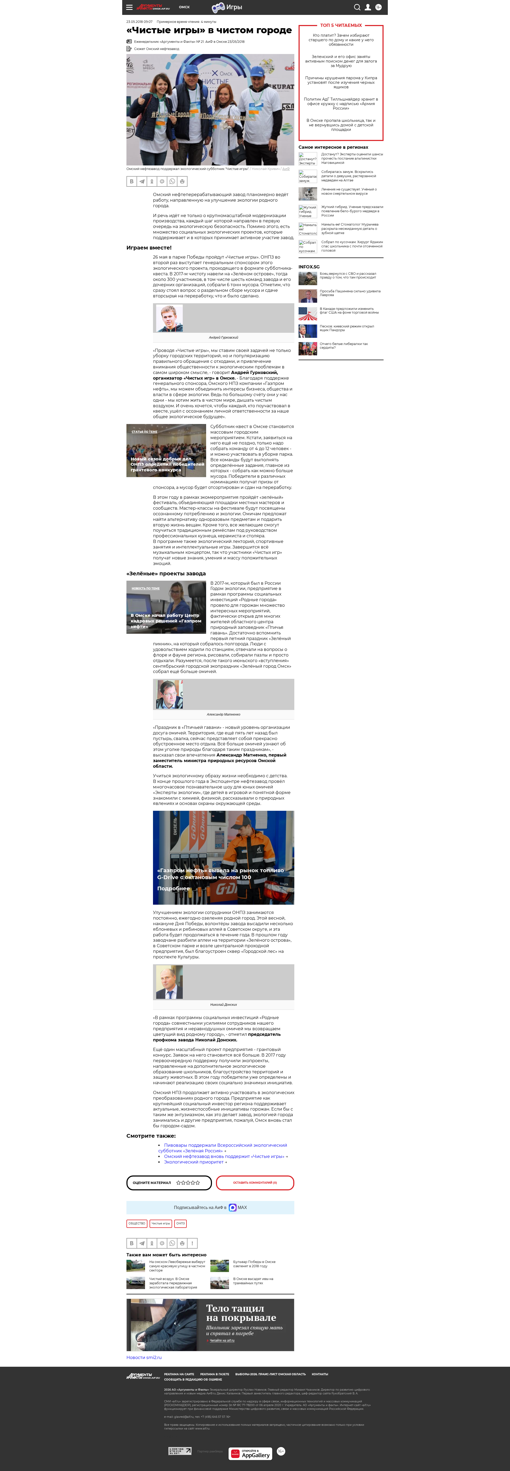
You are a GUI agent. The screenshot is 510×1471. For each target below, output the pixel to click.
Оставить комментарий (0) (255, 1183)
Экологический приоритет (194, 1162)
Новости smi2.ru (144, 1357)
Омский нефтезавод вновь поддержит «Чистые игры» (224, 1156)
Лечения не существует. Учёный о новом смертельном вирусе (349, 191)
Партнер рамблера (210, 1451)
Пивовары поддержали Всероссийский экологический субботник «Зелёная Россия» (222, 1148)
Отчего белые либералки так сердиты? (344, 346)
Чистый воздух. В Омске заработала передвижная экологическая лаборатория (173, 1283)
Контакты (320, 1374)
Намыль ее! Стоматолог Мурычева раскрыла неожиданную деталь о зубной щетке (350, 228)
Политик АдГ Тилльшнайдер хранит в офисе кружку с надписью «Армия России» (341, 104)
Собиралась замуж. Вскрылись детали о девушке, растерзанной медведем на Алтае (348, 176)
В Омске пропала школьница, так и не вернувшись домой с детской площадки (341, 125)
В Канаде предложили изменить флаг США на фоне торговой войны (349, 310)
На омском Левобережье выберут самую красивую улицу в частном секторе (177, 1266)
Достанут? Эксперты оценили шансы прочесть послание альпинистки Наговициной (352, 158)
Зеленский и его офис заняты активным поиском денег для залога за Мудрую (341, 61)
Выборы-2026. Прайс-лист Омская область (270, 1374)
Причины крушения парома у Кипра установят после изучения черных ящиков (341, 82)
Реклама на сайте (179, 1374)
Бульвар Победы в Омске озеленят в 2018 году (254, 1264)
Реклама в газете (214, 1374)
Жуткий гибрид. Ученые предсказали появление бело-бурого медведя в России (352, 211)
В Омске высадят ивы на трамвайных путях (253, 1281)
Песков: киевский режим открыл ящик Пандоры (347, 328)
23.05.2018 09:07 (139, 22)
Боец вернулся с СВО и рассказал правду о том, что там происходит (348, 275)
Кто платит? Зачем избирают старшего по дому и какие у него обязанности (341, 40)
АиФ (286, 169)
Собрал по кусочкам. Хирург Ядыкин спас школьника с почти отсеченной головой (352, 246)
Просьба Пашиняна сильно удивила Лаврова (350, 293)
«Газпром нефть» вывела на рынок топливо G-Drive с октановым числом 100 (220, 873)
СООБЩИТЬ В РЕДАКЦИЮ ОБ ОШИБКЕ (193, 1379)
